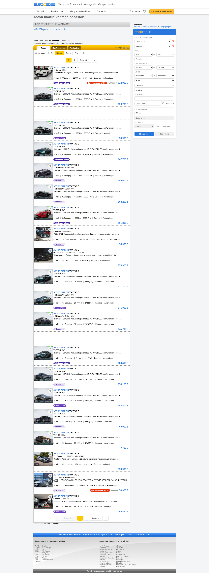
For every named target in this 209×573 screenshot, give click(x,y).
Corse (118, 553)
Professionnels (59, 48)
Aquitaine (103, 548)
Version (138, 95)
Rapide (44, 546)
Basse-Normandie (106, 549)
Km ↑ (85, 53)
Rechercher (57, 11)
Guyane (102, 556)
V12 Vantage (46, 548)
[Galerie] (128, 48)
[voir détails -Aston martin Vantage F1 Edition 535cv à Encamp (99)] (43, 73)
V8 (43, 549)
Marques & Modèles (80, 11)
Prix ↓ (77, 53)
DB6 (36, 554)
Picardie (119, 563)
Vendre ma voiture (163, 11)
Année (137, 72)
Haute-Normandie (122, 556)
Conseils (101, 11)
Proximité (139, 122)
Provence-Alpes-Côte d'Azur (126, 565)
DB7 (36, 556)
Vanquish (45, 554)
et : (154, 54)
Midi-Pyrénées (104, 561)
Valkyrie (45, 553)
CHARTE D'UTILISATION (112, 535)
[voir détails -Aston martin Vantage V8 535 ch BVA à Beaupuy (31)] (43, 149)
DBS (36, 559)
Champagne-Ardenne (107, 553)
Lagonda (38, 561)
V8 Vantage (46, 551)
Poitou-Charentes (106, 565)
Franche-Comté (105, 554)
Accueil (40, 11)
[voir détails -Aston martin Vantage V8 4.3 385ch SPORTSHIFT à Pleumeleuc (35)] (43, 480)
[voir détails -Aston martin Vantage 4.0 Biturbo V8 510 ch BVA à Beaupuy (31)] (43, 170)
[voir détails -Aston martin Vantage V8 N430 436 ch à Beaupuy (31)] (43, 438)
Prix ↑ (68, 53)
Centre (118, 551)
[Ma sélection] (144, 11)
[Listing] (124, 48)
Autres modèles (47, 559)
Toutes (43, 48)
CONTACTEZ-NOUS (143, 535)
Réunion (102, 566)
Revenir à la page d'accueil (96, 571)
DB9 (36, 558)
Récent (59, 53)
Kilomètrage (140, 63)
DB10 (37, 549)
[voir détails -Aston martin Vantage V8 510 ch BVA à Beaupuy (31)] (43, 94)
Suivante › (84, 60)
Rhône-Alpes (120, 566)
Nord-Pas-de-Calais (123, 561)
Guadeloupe (120, 554)
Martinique (119, 559)
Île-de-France (104, 546)
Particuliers (74, 48)
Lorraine (102, 559)
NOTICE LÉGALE (128, 535)
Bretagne (103, 551)
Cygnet (37, 548)
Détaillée (136, 27)
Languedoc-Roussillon (107, 558)
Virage (44, 558)
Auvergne (119, 548)
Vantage (45, 556)
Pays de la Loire (105, 563)
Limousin (119, 558)
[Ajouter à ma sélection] (50, 68)
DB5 (36, 553)
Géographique (165, 27)
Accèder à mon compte (114, 571)
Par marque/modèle (149, 27)
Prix (136, 50)
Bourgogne (120, 549)
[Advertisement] (154, 157)
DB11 (37, 551)
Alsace (118, 546)
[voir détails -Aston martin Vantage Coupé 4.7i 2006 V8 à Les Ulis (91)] (43, 501)
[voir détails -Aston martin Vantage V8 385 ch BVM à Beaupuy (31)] (43, 128)
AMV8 (37, 546)
